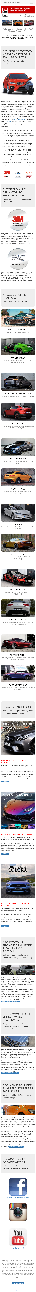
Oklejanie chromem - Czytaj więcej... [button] (10, 1072)
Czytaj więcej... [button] (5, 781)
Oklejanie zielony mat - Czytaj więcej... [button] (10, 1001)
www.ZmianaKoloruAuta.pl (11, 2)
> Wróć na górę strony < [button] (18, 1283)
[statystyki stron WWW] (18, 1291)
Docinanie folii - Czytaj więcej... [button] (16, 1146)
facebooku (8, 121)
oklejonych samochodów (19, 119)
